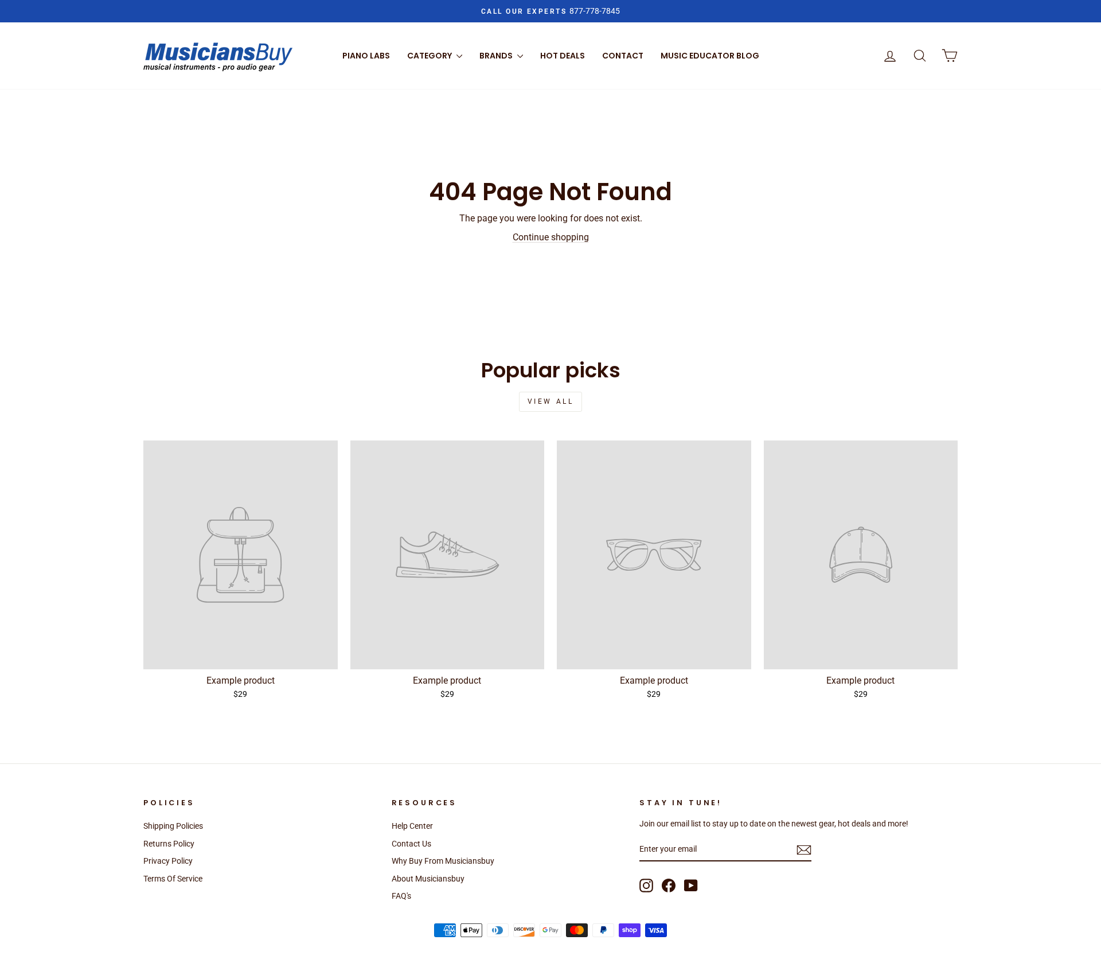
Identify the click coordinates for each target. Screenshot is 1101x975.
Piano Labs (366, 55)
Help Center (412, 825)
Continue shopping (551, 237)
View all (551, 401)
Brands (496, 55)
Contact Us (411, 843)
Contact (622, 55)
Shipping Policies (173, 825)
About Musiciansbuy (428, 878)
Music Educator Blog (710, 55)
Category (430, 55)
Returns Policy (168, 843)
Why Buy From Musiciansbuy (443, 860)
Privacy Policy (168, 860)
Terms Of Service (172, 878)
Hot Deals (562, 55)
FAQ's (401, 895)
